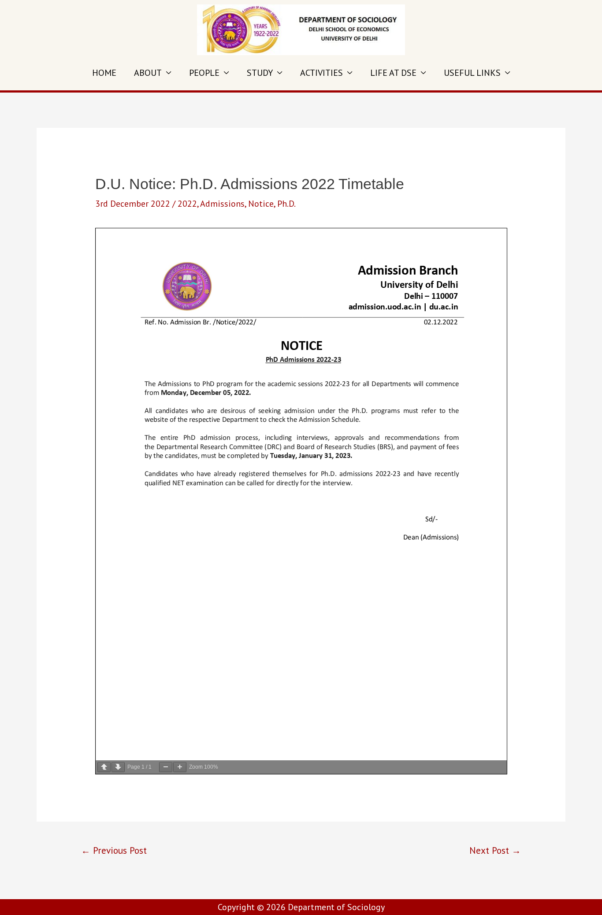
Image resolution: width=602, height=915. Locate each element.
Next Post (495, 850)
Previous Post (114, 850)
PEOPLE (204, 72)
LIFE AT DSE (393, 72)
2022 (187, 203)
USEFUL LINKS (472, 72)
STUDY (260, 72)
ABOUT (148, 72)
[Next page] (118, 767)
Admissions (222, 203)
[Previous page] (104, 767)
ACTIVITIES (321, 72)
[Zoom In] (179, 767)
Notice (261, 203)
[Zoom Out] (165, 767)
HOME (104, 72)
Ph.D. (286, 203)
